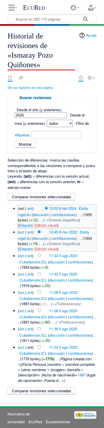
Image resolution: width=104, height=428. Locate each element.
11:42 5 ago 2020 (63, 274)
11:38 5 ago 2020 (63, 292)
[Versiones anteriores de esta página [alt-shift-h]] (80, 77)
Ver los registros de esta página (30, 87)
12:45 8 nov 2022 (63, 232)
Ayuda (91, 35)
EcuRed (34, 7)
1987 (81, 374)
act (21, 232)
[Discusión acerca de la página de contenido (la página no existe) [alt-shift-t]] (20, 77)
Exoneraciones (58, 421)
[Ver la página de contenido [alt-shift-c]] (10, 77)
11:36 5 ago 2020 (63, 328)
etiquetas (22, 134)
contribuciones (63, 214)
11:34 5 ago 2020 (63, 347)
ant (29, 208)
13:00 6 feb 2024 (62, 208)
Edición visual (46, 225)
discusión (40, 214)
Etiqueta (26, 225)
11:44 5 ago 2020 (63, 255)
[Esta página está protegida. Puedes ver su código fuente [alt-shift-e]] (71, 77)
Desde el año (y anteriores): (39, 109)
